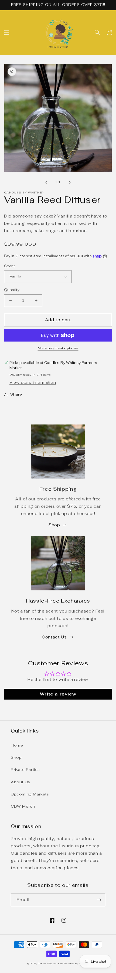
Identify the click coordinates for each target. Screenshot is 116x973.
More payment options (58, 348)
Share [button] (16, 394)
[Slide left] (46, 182)
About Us (20, 782)
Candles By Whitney (50, 963)
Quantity (11, 289)
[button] (7, 32)
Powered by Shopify (76, 963)
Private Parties (25, 769)
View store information (32, 382)
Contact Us (54, 637)
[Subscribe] (99, 900)
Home (17, 745)
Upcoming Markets (30, 794)
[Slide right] (70, 182)
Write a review (58, 694)
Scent (9, 266)
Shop (54, 524)
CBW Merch (23, 806)
